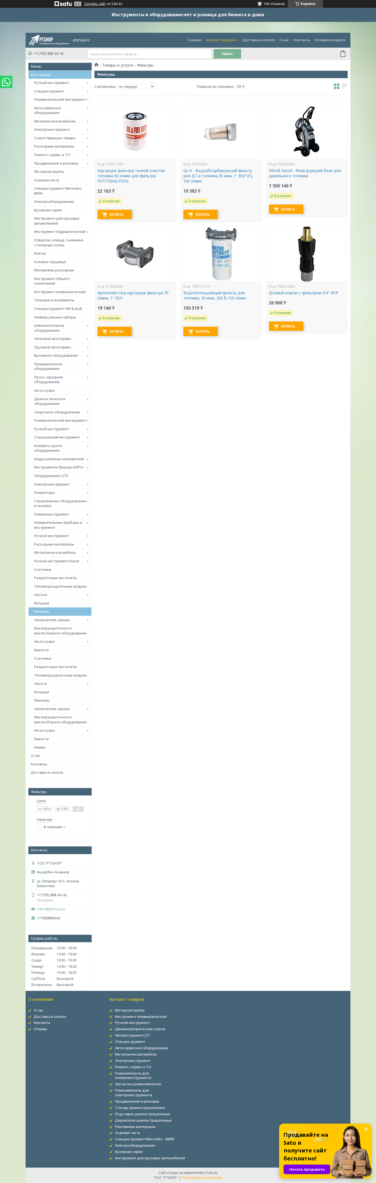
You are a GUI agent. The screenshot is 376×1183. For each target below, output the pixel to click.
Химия (39, 747)
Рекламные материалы (135, 1126)
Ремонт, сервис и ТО (52, 154)
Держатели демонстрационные (143, 1120)
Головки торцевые (50, 261)
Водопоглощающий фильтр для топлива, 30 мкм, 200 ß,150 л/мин (214, 295)
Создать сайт (94, 4)
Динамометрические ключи (140, 1028)
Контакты (302, 39)
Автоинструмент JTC (132, 1035)
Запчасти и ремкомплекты (138, 1083)
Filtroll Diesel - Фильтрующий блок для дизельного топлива (305, 173)
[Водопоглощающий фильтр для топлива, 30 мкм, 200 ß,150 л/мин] (221, 254)
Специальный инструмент (57, 437)
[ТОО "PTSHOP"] (49, 39)
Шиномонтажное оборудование (49, 328)
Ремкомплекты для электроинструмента (133, 1092)
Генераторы (44, 492)
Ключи (40, 253)
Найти (227, 54)
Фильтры (42, 611)
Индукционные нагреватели (59, 458)
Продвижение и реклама (56, 163)
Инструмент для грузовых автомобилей (57, 221)
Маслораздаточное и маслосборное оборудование (60, 631)
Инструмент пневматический (60, 291)
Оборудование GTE (51, 475)
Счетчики (42, 569)
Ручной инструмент (51, 82)
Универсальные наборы (55, 317)
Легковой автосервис (53, 338)
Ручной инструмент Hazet (56, 560)
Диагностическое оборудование (50, 401)
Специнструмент (49, 91)
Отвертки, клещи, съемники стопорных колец (58, 242)
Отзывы (40, 1028)
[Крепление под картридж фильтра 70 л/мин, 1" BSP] (135, 254)
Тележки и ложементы (54, 300)
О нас (284, 39)
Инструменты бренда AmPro (59, 467)
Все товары (40, 74)
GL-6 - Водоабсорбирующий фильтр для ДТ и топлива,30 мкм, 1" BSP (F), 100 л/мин (218, 176)
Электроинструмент (52, 129)
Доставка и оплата (259, 39)
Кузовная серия (48, 210)
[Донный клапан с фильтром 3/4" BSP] (306, 254)
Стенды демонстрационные (140, 1107)
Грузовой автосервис (52, 347)
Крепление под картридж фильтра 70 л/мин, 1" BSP (132, 295)
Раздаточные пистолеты (55, 577)
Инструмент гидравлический (59, 231)
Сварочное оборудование (57, 412)
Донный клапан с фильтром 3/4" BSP (303, 292)
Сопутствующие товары (54, 137)
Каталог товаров (220, 39)
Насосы (40, 594)
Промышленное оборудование (48, 366)
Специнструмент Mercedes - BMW (59, 191)
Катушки (41, 603)
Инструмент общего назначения (52, 281)
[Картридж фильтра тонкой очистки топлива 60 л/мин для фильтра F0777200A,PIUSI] (135, 131)
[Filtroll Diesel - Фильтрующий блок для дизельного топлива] (306, 131)
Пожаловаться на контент (202, 1177)
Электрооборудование (54, 201)
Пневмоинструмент (51, 514)
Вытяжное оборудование (56, 355)
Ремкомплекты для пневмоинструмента (133, 1075)
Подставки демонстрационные (142, 1113)
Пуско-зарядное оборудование (48, 380)
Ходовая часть (46, 180)
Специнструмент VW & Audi (58, 308)
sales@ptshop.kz (51, 909)
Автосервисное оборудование (47, 110)
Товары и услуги (117, 65)
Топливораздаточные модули (60, 586)
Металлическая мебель (55, 121)
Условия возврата (330, 39)
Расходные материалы (54, 146)
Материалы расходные (54, 270)
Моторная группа (49, 171)
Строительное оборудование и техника (60, 503)
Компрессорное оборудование (48, 448)
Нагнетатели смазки (52, 619)
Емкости (41, 649)
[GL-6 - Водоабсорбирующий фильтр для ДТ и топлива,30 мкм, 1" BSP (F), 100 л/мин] (221, 131)
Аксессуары (44, 390)
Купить (117, 214)
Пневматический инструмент (60, 99)
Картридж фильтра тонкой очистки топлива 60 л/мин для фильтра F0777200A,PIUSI (131, 176)
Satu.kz (212, 1172)
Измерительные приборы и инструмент (58, 525)
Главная (194, 39)
